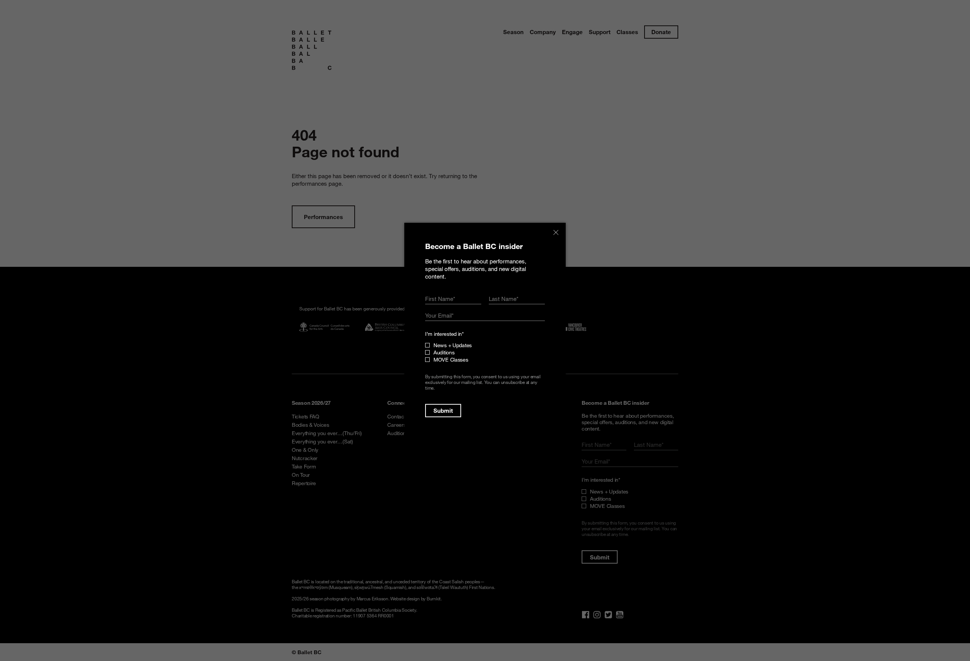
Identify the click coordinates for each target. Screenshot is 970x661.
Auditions (443, 352)
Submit (443, 410)
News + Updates (452, 345)
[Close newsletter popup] (556, 232)
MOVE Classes (450, 359)
